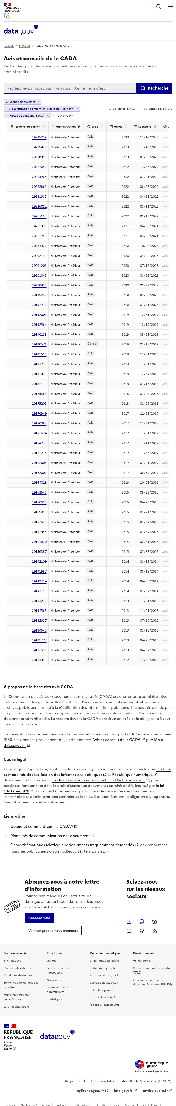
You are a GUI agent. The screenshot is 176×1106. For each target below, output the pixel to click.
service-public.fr (155, 1090)
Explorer (24, 46)
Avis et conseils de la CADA (116, 739)
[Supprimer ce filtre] (77, 109)
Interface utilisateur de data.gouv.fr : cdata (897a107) (152, 982)
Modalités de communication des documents (50, 835)
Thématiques (12, 961)
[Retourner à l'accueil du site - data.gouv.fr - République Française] (57, 1036)
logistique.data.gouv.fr (104, 1005)
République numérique (132, 774)
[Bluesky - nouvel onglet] (154, 921)
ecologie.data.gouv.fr (104, 983)
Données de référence (18, 968)
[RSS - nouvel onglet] (154, 930)
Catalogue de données (18, 975)
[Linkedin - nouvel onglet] (129, 921)
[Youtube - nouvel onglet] (129, 930)
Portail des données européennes (17, 997)
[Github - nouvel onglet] (141, 930)
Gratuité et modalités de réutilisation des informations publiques (87, 771)
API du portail (142, 961)
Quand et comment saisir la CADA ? (42, 826)
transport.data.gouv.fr (104, 975)
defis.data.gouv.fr (101, 990)
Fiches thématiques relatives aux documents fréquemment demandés (72, 845)
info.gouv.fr (123, 1090)
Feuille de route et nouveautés (59, 970)
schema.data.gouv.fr (17, 1007)
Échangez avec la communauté (58, 989)
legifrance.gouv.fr (90, 1090)
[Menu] (170, 6)
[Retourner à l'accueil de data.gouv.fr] (21, 30)
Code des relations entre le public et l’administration (98, 780)
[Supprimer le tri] (38, 102)
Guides (51, 961)
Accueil (9, 46)
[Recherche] (158, 6)
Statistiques (54, 999)
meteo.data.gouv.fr (102, 968)
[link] (39, 918)
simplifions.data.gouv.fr (105, 961)
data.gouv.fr (15, 745)
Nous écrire (54, 980)
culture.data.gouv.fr (103, 997)
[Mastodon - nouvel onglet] (141, 921)
